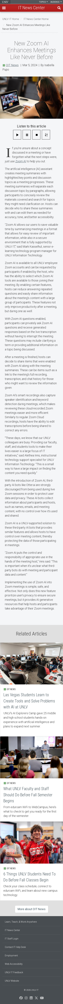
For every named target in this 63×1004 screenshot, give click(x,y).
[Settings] (46, 134)
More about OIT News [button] (32, 909)
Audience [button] (55, 2)
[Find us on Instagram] (26, 999)
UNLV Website (12, 981)
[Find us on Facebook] (21, 999)
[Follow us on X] (36, 999)
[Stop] (36, 134)
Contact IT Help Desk (15, 947)
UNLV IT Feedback (14, 972)
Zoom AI (20, 161)
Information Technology (5, 2)
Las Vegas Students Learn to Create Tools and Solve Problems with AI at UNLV (31, 689)
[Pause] (27, 134)
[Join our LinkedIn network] (31, 999)
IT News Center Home (36, 19)
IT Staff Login (11, 938)
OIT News (12, 65)
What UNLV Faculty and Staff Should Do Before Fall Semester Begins (31, 778)
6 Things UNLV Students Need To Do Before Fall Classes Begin (31, 861)
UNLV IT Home (10, 19)
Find (59, 8)
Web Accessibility (14, 964)
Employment (11, 955)
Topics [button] (42, 2)
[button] (4, 8)
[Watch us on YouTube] (42, 999)
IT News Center (12, 930)
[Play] (17, 134)
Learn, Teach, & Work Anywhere (21, 921)
